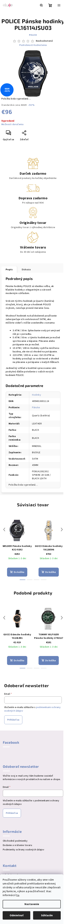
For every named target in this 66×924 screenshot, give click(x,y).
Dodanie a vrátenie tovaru (17, 845)
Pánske (36, 407)
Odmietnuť (16, 915)
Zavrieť (36, 134)
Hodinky (36, 395)
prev (4, 529)
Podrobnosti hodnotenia (33, 45)
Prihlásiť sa (13, 720)
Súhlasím (47, 915)
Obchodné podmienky (15, 841)
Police (33, 35)
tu (17, 895)
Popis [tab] (9, 269)
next (62, 529)
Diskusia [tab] (26, 269)
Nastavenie (31, 904)
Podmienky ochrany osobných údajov (23, 849)
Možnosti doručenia (12, 124)
